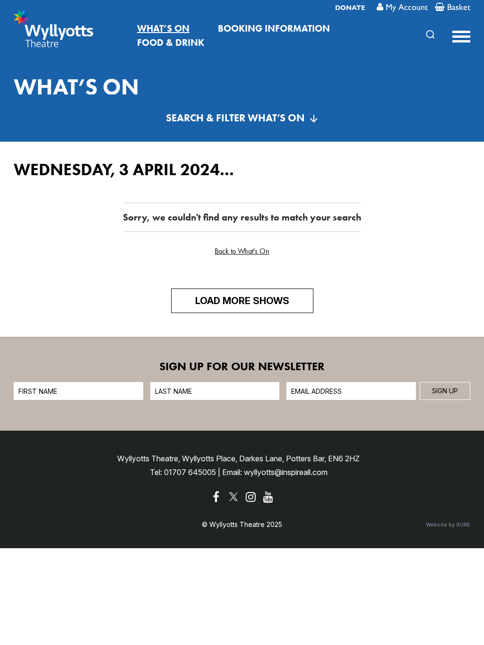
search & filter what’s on (235, 117)
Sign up (445, 391)
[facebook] (216, 497)
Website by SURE (448, 524)
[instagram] (251, 497)
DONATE (350, 8)
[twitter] (233, 497)
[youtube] (268, 497)
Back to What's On (242, 250)
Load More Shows (242, 300)
